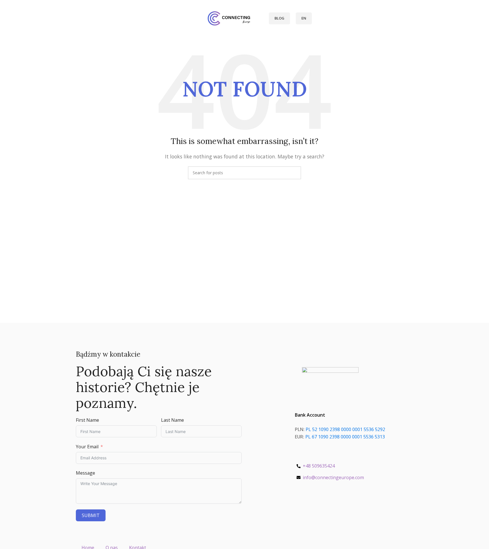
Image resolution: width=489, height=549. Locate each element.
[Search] (178, 18)
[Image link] (330, 378)
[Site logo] (229, 18)
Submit (91, 515)
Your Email (87, 446)
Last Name (172, 420)
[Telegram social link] (343, 507)
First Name (87, 420)
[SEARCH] (294, 172)
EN (303, 18)
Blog (279, 18)
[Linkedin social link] (337, 507)
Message (85, 473)
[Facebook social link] (317, 507)
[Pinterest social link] (330, 507)
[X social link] (324, 507)
